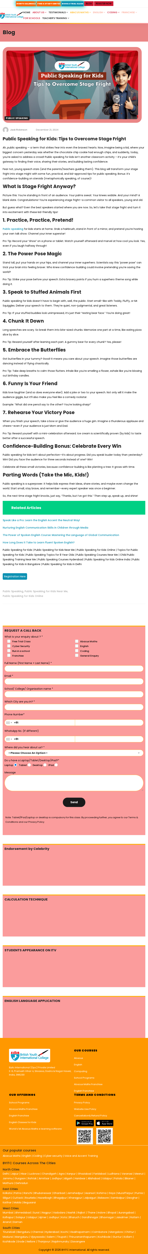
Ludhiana (113, 1174)
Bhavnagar (107, 1217)
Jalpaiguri (90, 1198)
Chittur (129, 1232)
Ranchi (28, 1193)
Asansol (90, 1193)
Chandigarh (49, 1174)
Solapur (20, 1217)
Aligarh (68, 1178)
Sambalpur (118, 1198)
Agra (62, 1174)
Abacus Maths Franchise (88, 1084)
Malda (17, 1202)
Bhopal (112, 1212)
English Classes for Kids (22, 1122)
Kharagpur (75, 1198)
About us (38, 12)
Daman (17, 1222)
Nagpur (46, 1212)
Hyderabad (52, 1232)
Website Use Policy (85, 1109)
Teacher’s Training (55, 18)
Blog (89, 3)
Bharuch (74, 1217)
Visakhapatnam (80, 1232)
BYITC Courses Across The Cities (29, 1163)
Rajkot (81, 1212)
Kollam (128, 1237)
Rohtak (32, 1178)
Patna (17, 1193)
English (98, 12)
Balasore (103, 1198)
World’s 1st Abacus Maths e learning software (35, 1128)
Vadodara (59, 1212)
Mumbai (8, 1212)
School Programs (84, 1078)
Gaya (112, 1193)
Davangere (78, 1241)
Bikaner (129, 1178)
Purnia (139, 1193)
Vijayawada (38, 1237)
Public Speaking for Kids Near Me (46, 591)
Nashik (71, 1212)
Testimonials (57, 12)
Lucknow (34, 1174)
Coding (112, 12)
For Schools (31, 18)
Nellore (31, 1241)
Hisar (24, 1174)
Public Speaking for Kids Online (23, 596)
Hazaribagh (45, 1198)
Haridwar (80, 1178)
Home (26, 12)
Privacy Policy (82, 1102)
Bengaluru (24, 1232)
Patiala (118, 1178)
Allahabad (94, 1178)
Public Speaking (17, 118)
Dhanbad (59, 1193)
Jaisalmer (122, 1217)
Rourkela (30, 1198)
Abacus (78, 1058)
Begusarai (29, 1202)
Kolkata (7, 1193)
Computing (80, 1071)
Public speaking (13, 229)
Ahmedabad (23, 1212)
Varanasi (127, 1174)
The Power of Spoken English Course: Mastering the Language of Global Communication (61, 535)
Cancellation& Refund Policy (90, 1115)
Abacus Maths (79, 12)
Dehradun (22, 1183)
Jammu (8, 1178)
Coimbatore (99, 1232)
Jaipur (15, 1174)
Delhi (6, 1174)
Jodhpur (57, 1178)
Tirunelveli (9, 1232)
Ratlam (135, 1217)
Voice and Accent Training (81, 1156)
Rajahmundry (61, 1241)
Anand (7, 1222)
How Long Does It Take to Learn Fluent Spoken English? (39, 542)
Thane (91, 1212)
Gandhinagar (90, 1217)
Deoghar (132, 1198)
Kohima (101, 1193)
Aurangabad (126, 1212)
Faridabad (99, 1174)
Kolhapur (8, 1217)
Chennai (37, 1232)
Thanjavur (43, 1241)
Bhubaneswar (42, 1193)
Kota (64, 1217)
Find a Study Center (48, 3)
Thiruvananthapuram (83, 1237)
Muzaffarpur (125, 1193)
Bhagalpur (60, 1198)
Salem (51, 1237)
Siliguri (6, 1198)
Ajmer (43, 1217)
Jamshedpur (75, 1193)
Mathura (8, 1183)
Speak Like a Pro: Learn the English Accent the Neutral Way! (41, 520)
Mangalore (116, 1232)
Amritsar (44, 1178)
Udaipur (107, 1178)
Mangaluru (22, 1237)
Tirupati (62, 1237)
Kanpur (71, 1174)
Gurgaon (20, 1178)
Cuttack (18, 1198)
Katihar (7, 1202)
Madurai (8, 1237)
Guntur (117, 1237)
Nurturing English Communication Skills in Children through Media (45, 527)
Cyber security (53, 1156)
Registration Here (15, 576)
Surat (36, 1212)
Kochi (64, 1232)
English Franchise (84, 1091)
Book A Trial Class (72, 3)
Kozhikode (104, 1237)
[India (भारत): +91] (9, 723)
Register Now (104, 3)
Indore (102, 1212)
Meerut (139, 1174)
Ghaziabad (84, 1174)
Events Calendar (26, 3)
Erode (21, 1241)
